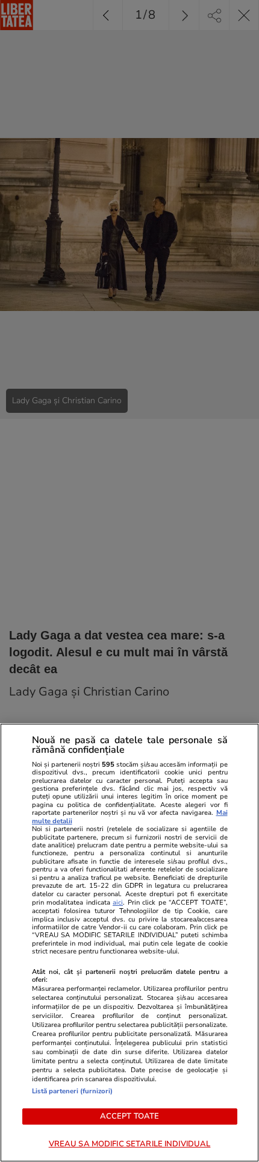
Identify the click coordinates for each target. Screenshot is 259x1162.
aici (118, 902)
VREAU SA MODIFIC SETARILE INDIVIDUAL (130, 1143)
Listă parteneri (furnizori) (72, 1091)
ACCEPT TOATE (130, 1116)
